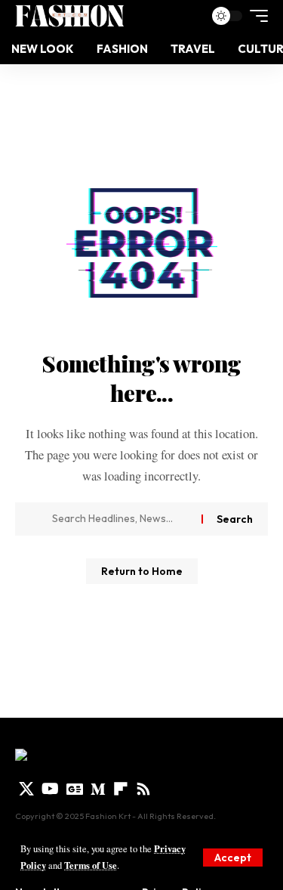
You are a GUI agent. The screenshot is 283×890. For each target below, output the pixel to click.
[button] (233, 857)
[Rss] (143, 789)
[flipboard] (120, 789)
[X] (26, 789)
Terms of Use (90, 865)
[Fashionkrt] (69, 16)
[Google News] (75, 789)
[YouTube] (50, 789)
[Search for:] (121, 519)
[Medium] (98, 789)
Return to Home (142, 571)
